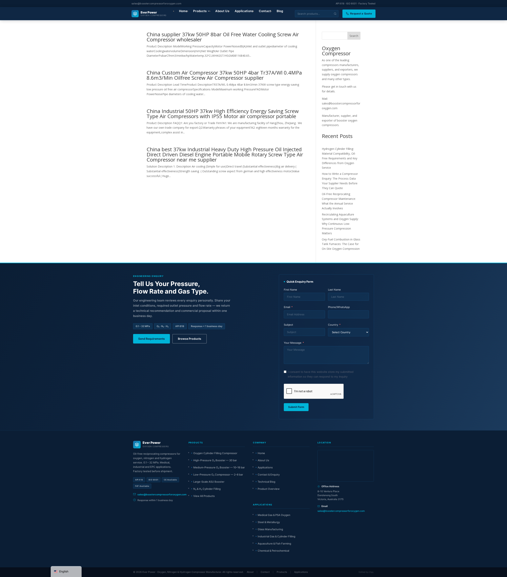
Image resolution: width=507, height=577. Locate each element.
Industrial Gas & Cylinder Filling (276, 536)
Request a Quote (361, 13)
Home (261, 453)
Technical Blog (266, 481)
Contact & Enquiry (269, 474)
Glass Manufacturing (270, 529)
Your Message (292, 342)
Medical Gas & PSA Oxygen (274, 515)
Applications (265, 467)
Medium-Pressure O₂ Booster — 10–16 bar (219, 467)
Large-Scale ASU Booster (208, 481)
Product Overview (269, 488)
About (250, 571)
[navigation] (66, 571)
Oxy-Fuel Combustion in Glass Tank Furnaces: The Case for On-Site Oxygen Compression (341, 244)
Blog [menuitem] (280, 11)
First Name (290, 289)
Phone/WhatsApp (339, 307)
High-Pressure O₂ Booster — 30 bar (215, 460)
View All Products (204, 496)
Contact (265, 571)
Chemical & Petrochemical (273, 550)
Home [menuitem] (183, 11)
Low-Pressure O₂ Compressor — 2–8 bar (218, 474)
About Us (263, 460)
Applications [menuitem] (244, 11)
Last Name (334, 289)
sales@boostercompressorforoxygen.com (156, 3)
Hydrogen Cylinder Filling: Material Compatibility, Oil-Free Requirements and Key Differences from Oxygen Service (339, 158)
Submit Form (296, 407)
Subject (288, 324)
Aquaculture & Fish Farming (274, 543)
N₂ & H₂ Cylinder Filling (207, 488)
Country (333, 324)
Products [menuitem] (200, 11)
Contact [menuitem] (265, 11)
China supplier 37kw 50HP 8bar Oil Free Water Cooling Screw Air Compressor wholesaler (223, 37)
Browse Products (189, 338)
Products (282, 571)
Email (287, 307)
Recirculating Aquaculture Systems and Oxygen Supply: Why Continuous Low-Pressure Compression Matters (340, 223)
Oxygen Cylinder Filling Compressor (215, 453)
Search (354, 36)
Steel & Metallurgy (269, 522)
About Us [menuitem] (222, 11)
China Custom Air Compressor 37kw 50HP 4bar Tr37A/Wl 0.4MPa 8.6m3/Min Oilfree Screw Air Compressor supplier (224, 75)
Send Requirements (151, 338)
